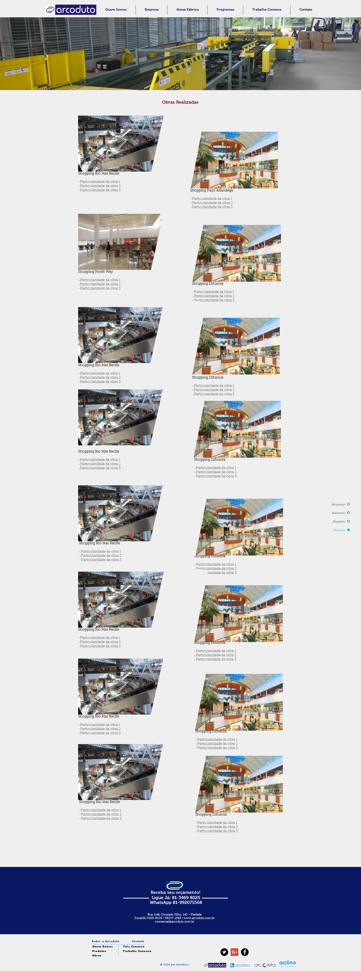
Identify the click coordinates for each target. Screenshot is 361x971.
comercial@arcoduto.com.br (174, 921)
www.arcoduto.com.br (199, 918)
